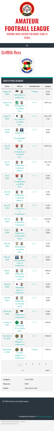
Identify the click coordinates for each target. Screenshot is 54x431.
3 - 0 (34, 130)
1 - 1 (34, 257)
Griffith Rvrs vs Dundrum (20, 223)
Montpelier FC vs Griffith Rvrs (20, 328)
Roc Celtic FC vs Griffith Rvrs (19, 122)
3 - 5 (34, 146)
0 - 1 (34, 243)
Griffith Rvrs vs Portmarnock (20, 211)
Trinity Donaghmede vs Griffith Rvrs (19, 153)
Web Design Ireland (43, 416)
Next (48, 370)
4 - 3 (34, 102)
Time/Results (34, 86)
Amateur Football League (27, 24)
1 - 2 (34, 219)
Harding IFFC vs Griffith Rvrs (20, 108)
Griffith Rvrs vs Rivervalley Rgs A (19, 235)
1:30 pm (34, 349)
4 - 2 (34, 162)
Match (19, 86)
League (48, 86)
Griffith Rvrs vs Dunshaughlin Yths (19, 137)
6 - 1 (34, 284)
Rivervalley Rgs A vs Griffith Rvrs (20, 290)
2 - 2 (34, 192)
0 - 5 (34, 205)
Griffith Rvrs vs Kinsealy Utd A (20, 276)
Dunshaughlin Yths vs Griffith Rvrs (19, 262)
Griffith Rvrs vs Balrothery (20, 316)
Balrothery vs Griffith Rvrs (20, 96)
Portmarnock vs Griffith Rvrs (20, 249)
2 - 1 (34, 175)
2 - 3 (34, 270)
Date (7, 86)
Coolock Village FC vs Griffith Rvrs (20, 341)
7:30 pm (34, 91)
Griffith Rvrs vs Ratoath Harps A (20, 167)
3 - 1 (34, 116)
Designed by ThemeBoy (9, 424)
